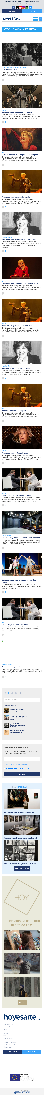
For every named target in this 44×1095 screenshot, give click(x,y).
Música (5, 1033)
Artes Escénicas (7, 67)
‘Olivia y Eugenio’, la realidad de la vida (16, 495)
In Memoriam (21, 67)
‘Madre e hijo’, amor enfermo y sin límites (17, 710)
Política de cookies (9, 1042)
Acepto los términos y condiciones (17, 768)
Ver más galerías (22, 868)
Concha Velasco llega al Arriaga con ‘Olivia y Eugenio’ (19, 581)
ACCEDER (31, 11)
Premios (4, 237)
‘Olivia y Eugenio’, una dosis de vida (15, 624)
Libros (5, 1029)
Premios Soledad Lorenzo (11, 1027)
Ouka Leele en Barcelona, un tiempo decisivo (17, 725)
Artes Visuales (8, 1024)
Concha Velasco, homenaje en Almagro (17, 368)
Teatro (4, 110)
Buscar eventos (10, 705)
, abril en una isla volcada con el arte (18, 717)
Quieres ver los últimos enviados (16, 764)
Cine (14, 67)
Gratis (4, 535)
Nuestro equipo (8, 1047)
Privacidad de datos (9, 1045)
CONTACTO (12, 11)
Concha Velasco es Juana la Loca (15, 453)
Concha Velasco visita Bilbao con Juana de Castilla (21, 283)
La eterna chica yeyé (9, 70)
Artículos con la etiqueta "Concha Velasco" (19, 30)
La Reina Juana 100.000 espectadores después (20, 154)
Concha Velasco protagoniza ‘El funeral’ (17, 112)
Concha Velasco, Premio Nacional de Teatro (19, 239)
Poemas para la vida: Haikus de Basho (17, 731)
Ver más (22, 1003)
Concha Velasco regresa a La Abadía (16, 197)
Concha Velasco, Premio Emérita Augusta (18, 667)
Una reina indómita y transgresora (15, 410)
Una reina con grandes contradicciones (17, 326)
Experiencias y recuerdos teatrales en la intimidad (21, 538)
